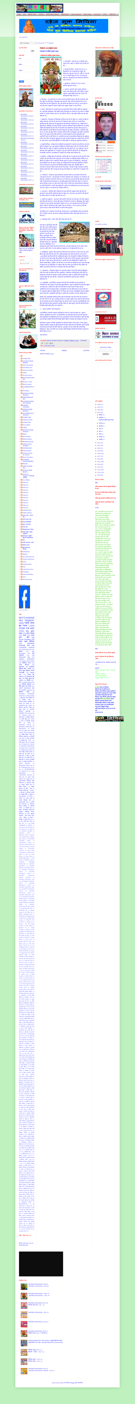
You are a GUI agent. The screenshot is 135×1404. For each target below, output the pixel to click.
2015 (99, 461)
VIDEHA (41, 14)
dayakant (21, 964)
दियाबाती (21, 1082)
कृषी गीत (30, 1030)
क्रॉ (111, 691)
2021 (99, 445)
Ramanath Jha (22, 927)
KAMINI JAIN (27, 417)
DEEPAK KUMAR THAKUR (28, 394)
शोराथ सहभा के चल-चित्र (25, 1207)
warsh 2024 (30, 989)
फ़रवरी (101, 436)
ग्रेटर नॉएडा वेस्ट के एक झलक (26, 1039)
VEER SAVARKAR (23, 951)
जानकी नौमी (24, 794)
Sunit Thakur (24, 949)
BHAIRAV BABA (23, 835)
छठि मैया (21, 755)
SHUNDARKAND (29, 769)
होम (25, 14)
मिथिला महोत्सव (23, 736)
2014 (99, 464)
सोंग (110, 700)
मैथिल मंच (24, 1148)
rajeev (24, 577)
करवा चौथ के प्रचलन (23, 1020)
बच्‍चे (25, 1105)
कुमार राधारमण (27, 524)
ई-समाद (97, 687)
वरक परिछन (31, 1177)
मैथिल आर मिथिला (105, 699)
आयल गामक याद (27, 784)
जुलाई (101, 426)
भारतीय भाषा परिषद (28, 1111)
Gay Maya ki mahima (24, 846)
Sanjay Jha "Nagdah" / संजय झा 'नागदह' (28, 475)
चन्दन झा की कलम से (25, 753)
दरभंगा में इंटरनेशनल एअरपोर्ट (26, 1078)
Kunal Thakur (29, 856)
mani (24, 566)
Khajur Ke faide (23, 854)
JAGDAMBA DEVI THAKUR (28, 414)
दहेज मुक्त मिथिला (26, 641)
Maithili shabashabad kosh (25, 914)
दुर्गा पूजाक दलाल (29, 1084)
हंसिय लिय (112, 14)
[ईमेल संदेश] (42, 343)
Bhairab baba (26, 837)
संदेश (23, 260)
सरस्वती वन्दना (22, 1219)
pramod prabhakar (28, 574)
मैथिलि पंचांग (26, 699)
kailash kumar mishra (26, 750)
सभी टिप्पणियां (25, 263)
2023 (99, 412)
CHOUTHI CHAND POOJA (26, 844)
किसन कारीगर (31, 1024)
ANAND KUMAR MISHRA (28, 361)
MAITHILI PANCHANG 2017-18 (38, 1303)
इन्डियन (107, 700)
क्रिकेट (26, 1032)
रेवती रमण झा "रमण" (28, 542)
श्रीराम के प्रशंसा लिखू (24, 1211)
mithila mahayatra (30, 972)
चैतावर (23, 792)
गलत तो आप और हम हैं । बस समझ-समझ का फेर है (26, 1034)
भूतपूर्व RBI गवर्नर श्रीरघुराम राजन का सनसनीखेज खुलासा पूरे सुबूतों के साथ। (26, 1117)
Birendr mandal (27, 384)
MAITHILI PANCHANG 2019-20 (38, 1284)
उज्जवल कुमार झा (30, 1012)
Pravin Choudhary (28, 457)
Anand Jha (31, 829)
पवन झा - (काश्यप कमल (27, 1097)
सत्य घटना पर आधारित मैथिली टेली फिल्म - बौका (26, 1213)
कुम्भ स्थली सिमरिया (26, 1028)
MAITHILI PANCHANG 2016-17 (38, 1331)
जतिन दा (32, 1049)
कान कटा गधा (22, 1024)
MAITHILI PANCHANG (25, 726)
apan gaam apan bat (28, 556)
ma (21, 970)
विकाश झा (29, 808)
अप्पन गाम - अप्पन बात (28, 516)
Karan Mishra (26, 425)
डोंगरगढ (26, 1070)
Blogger (72, 1382)
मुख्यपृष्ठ (64, 350)
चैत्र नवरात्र (28, 1045)
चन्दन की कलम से (25, 703)
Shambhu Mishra (23, 941)
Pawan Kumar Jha (29, 682)
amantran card (22, 958)
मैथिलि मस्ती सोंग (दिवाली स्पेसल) (26, 1157)
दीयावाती (21, 1084)
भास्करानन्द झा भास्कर (25, 705)
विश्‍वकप (21, 1196)
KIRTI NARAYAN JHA (26, 688)
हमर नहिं (30, 1225)
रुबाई (29, 723)
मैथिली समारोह (26, 684)
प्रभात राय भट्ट (26, 628)
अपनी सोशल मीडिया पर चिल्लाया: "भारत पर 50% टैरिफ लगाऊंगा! (26, 997)
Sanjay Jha (24, 748)
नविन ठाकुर (29, 1090)
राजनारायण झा (29, 1169)
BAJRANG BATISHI (26, 831)
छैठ (28, 755)
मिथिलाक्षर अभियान (27, 1142)
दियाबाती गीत (29, 1082)
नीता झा (27, 1093)
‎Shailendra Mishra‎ (23, 1231)
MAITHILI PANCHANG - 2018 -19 (38, 1293)
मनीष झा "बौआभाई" (28, 1122)
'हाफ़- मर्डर (21, 823)
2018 (99, 453)
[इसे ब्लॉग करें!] (47, 343)
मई (100, 431)
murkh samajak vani (29, 978)
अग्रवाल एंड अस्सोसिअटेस (104, 704)
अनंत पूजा (32, 993)
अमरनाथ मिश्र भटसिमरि (25, 701)
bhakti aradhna (87, 14)
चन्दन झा (25, 527)
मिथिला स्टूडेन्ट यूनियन (29, 1136)
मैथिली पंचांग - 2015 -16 (35, 1359)
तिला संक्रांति (30, 1076)
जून (100, 428)
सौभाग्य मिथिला (104, 687)
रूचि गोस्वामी (30, 738)
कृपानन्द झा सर (22, 1030)
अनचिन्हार (23, 995)
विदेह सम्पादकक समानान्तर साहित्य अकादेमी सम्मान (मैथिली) (26, 811)
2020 (99, 448)
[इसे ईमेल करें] (45, 343)
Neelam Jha (29, 922)
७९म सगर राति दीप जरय (27, 1229)
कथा (21, 1018)
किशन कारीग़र (30, 717)
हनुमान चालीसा (28, 761)
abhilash (25, 554)
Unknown (25, 482)
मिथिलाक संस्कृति (30, 1140)
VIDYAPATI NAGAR (25, 775)
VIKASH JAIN (27, 510)
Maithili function (30, 916)
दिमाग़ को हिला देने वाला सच (26, 1080)
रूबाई (25, 1171)
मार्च (100, 434)
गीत (22, 721)
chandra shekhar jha (28, 559)
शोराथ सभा (29, 1206)
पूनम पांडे (21, 1101)
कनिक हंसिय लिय (27, 734)
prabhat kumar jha (28, 569)
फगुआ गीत (30, 1103)
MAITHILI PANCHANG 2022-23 (38, 1368)
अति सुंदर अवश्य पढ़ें (23, 993)
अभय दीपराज (24, 665)
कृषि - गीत (29, 788)
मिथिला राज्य (27, 663)
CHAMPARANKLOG (28, 387)
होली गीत (27, 819)
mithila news (24, 974)
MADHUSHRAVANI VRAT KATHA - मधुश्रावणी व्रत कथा (45, 1340)
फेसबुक (103, 706)
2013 (99, 467)
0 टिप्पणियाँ (83, 340)
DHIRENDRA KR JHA (28, 398)
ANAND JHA (27, 358)
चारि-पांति (21, 1043)
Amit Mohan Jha (27, 367)
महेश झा (21, 759)
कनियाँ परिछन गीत (28, 1018)
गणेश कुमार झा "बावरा (27, 719)
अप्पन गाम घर (99, 712)
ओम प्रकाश (30, 633)
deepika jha (29, 779)
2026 (99, 404)
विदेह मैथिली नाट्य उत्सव (27, 1179)
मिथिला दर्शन (65, 14)
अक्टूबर (101, 417)
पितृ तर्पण (21, 1099)
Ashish (25, 372)
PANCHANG (22, 728)
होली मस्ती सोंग (30, 1227)
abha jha (21, 777)
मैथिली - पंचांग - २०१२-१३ (27, 1159)
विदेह (114, 693)
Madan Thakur (22, 584)
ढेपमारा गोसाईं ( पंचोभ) (28, 1072)
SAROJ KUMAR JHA (27, 467)
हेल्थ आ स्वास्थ (22, 1227)
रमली (22, 1169)
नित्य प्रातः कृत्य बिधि (24, 1092)
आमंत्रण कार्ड (30, 782)
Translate (51, 43)
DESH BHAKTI (24, 763)
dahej (31, 962)
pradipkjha (26, 572)
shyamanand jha (27, 579)
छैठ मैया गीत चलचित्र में (27, 697)
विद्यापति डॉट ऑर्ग (107, 695)
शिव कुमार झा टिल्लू (25, 686)
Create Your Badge (23, 610)
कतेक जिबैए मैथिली (30, 1016)
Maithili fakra (22, 916)
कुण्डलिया (23, 1026)
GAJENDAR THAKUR (26, 647)
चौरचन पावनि (30, 792)
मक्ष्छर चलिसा (22, 1121)
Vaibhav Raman (27, 512)
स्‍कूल (25, 1225)
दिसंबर (101, 415)
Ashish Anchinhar (28, 370)
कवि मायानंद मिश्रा (28, 1022)
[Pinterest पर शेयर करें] (52, 343)
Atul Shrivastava (27, 375)
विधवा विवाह (22, 1194)
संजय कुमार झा (23, 742)
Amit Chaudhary (29, 827)
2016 (99, 459)
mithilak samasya (26, 690)
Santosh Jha (24, 771)
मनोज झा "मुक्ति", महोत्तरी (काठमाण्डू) (28, 536)
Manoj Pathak (26, 436)
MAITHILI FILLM (25, 724)
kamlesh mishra (27, 564)
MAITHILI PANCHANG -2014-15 (38, 1321)
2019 (99, 451)
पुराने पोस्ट (86, 350)
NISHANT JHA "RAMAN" (27, 445)
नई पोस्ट (42, 350)
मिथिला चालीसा (23, 1132)
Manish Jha (23, 918)
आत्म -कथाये (30, 1005)
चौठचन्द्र (21, 1047)
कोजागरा (21, 1032)
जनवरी (101, 439)
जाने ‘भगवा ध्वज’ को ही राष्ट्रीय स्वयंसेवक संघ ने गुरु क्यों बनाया (26, 1057)
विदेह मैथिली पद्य (23, 1180)
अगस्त (101, 423)
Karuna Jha (31, 713)
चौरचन (27, 1047)
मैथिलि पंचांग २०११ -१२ (28, 1153)
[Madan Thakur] (24, 608)
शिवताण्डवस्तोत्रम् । (24, 1204)
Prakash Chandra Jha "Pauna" (27, 454)
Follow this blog (105, 188)
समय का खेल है (30, 1215)
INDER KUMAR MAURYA (27, 410)
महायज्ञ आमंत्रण (22, 1124)
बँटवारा (20, 1105)
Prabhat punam (27, 450)
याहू (96, 706)
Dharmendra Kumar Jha (25, 765)
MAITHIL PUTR (28, 860)
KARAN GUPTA (27, 420)
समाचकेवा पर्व (22, 713)
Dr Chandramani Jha (24, 767)
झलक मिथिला (24, 1065)
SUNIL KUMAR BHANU (27, 471)
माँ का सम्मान (31, 1124)
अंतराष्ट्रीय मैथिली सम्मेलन (25, 991)
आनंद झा (21, 717)
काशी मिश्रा (23, 786)
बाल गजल (23, 1109)
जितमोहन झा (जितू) (28, 529)
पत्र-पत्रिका (22, 796)
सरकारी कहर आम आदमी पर (27, 1217)
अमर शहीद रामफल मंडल (25, 752)
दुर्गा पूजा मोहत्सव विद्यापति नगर (26, 1086)
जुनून (31, 794)
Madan (25, 434)
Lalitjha (25, 427)
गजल (24, 635)
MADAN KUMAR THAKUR (55, 340)
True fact (31, 949)
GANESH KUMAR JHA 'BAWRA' (28, 402)
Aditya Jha (21, 827)
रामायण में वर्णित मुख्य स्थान (49, 51)
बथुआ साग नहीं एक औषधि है (27, 1107)
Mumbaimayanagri (28, 441)
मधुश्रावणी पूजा (23, 802)
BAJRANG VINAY (24, 833)
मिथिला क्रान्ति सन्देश (25, 707)
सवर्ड (96, 693)
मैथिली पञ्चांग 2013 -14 (35, 1350)
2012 (99, 469)
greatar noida (28, 966)
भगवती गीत (29, 757)
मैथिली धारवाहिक (23, 1161)
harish (24, 561)
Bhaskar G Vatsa (27, 381)
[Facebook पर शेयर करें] (50, 343)
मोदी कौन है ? (28, 1165)
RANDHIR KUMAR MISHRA (28, 460)
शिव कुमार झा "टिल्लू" (26, 548)
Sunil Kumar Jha (27, 649)
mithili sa (21, 978)
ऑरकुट (107, 706)
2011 (99, 472)
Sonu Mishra (26, 480)
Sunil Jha (32, 947)
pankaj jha (31, 732)
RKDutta (25, 463)
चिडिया (27, 1043)
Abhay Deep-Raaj (28, 365)
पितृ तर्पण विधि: (29, 1099)
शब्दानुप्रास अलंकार (27, 1202)
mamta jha (26, 970)
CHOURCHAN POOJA (25, 842)
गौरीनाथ (30, 1037)
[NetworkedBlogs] (105, 185)
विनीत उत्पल (26, 545)
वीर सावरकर (27, 1196)
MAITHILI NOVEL (29, 867)
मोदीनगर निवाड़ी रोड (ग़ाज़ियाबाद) (26, 1167)
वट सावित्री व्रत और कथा (25, 1175)
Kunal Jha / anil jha (28, 744)
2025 (99, 407)
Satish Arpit (29, 939)
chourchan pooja (23, 962)
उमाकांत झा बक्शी (25, 1014)
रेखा (24, 540)
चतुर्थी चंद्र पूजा (22, 1041)
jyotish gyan (97, 14)
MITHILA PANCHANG (27, 746)
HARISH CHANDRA (26, 406)
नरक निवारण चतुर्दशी (25, 1088)
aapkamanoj (26, 551)
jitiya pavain (31, 968)
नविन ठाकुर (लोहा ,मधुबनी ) (27, 532)
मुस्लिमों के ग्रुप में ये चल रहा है (26, 1144)
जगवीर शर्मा (25, 1049)
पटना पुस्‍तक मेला (30, 1095)
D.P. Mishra (26, 390)
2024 (99, 410)
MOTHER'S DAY (23, 910)
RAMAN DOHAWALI (26, 659)
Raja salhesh (29, 925)
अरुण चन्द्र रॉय (27, 519)
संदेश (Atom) (50, 354)
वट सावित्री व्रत (28, 1173)
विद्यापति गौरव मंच (28, 1188)
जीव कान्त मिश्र (30, 1063)
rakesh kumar (27, 981)
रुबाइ (20, 1171)
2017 (99, 456)
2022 (99, 443)
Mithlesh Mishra (27, 439)
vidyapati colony (26, 715)
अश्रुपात (21, 666)
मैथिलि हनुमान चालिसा (52, 14)
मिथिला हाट (23, 1138)
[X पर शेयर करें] (49, 343)
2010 (99, 475)
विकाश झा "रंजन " (26, 740)
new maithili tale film (26, 979)
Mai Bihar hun (28, 912)
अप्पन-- (105, 14)
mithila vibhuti (29, 976)
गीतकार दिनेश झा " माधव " (26, 790)
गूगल (99, 706)
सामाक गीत (30, 1219)
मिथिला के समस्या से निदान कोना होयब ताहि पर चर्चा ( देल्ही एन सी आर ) (26, 1128)
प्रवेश (19, 14)
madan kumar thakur (49, 345)
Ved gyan (32, 951)
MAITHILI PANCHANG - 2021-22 (38, 1312)
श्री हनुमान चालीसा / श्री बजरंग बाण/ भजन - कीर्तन (26, 815)
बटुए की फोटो (31, 1105)
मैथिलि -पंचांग (32, 14)
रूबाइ (27, 759)
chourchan (31, 748)
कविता (21, 651)
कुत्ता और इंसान (30, 1026)
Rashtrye (28, 929)
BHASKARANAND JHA (28, 378)
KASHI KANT (27, 422)
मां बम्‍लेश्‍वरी (24, 1126)
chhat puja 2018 (29, 960)
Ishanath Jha (30, 852)
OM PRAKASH (27, 448)
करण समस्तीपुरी (27, 522)
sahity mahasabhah (76, 14)
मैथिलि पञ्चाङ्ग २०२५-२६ (25, 1155)
